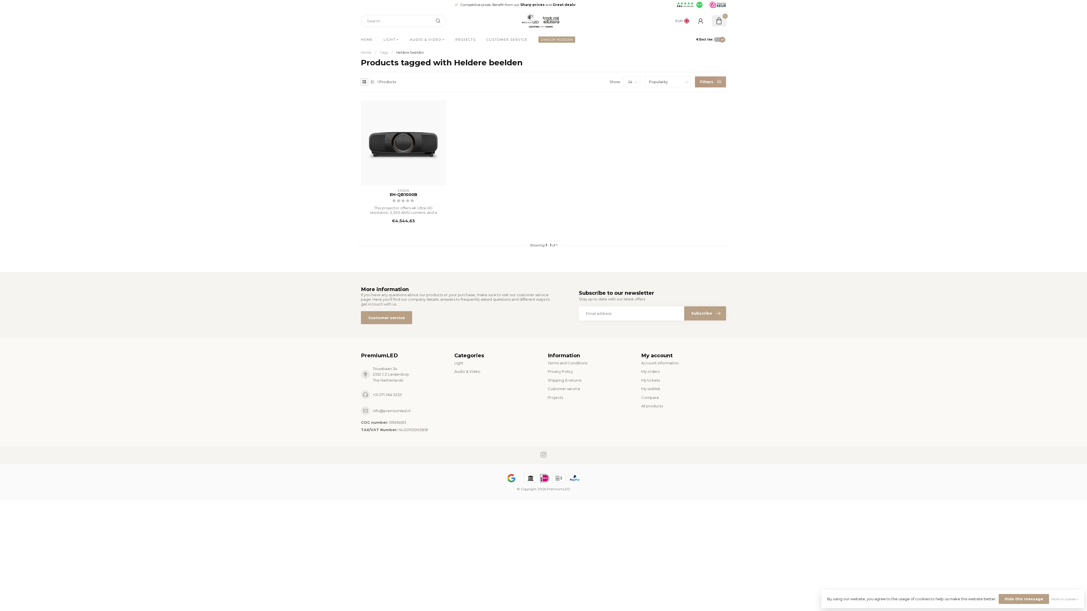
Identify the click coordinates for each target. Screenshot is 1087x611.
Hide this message (1024, 599)
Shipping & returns (564, 380)
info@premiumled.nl (391, 410)
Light (390, 40)
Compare (650, 397)
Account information (660, 363)
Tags (384, 52)
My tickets (650, 380)
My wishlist (650, 388)
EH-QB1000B (403, 194)
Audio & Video (425, 40)
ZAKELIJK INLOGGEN (557, 40)
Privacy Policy (560, 371)
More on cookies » (1065, 599)
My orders (650, 371)
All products (652, 406)
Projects (465, 40)
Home (367, 40)
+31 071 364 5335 (387, 394)
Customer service (507, 40)
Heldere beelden (410, 52)
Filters (707, 81)
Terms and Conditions (567, 363)
